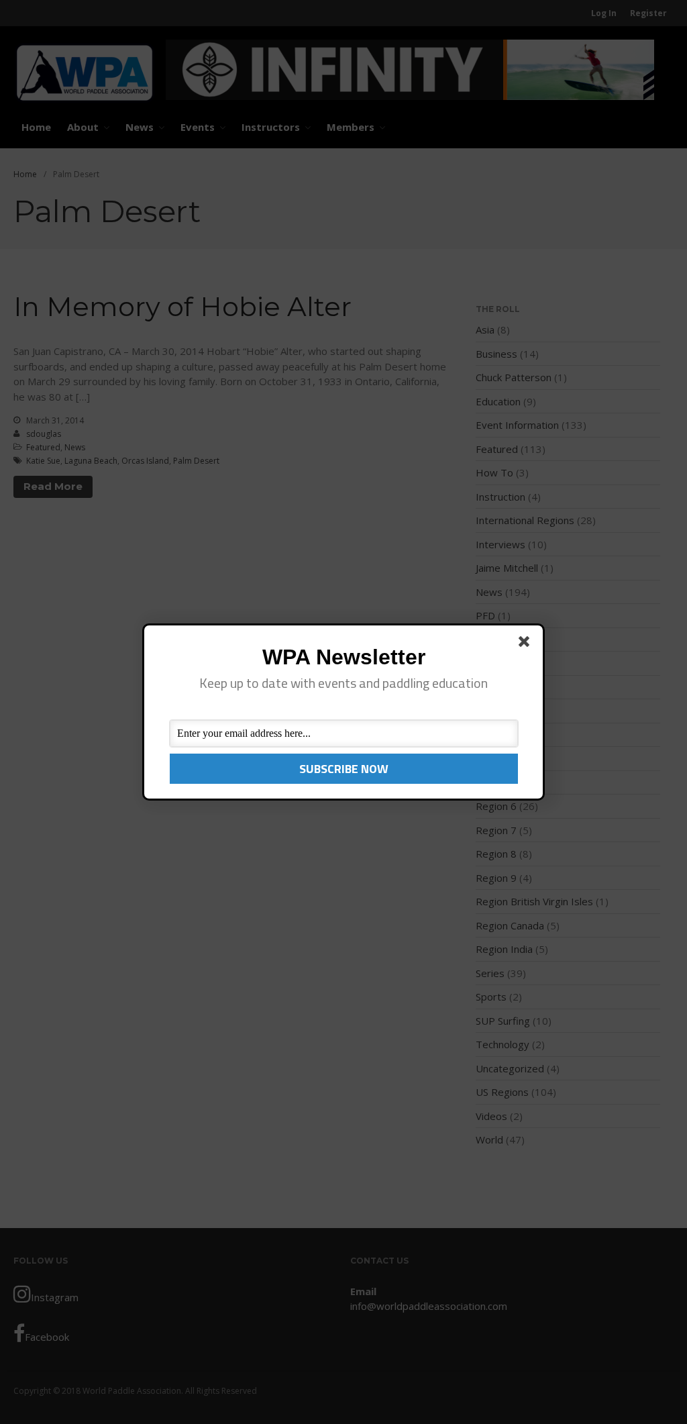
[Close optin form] (527, 644)
